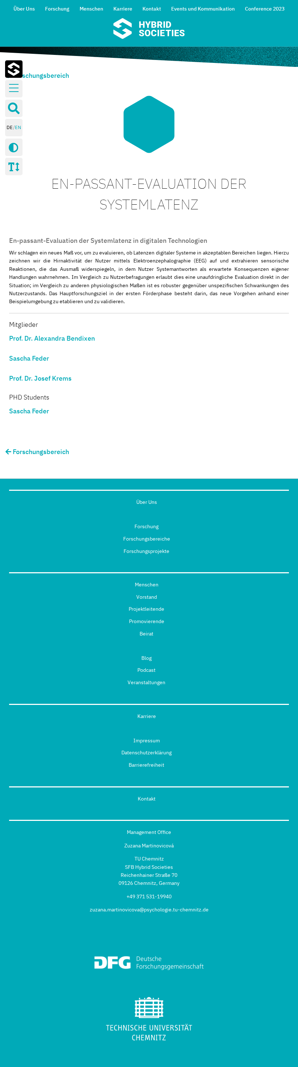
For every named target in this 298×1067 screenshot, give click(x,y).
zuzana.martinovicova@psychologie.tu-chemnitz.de (149, 909)
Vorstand (146, 597)
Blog (146, 658)
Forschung (57, 8)
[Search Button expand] (14, 108)
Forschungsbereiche (146, 538)
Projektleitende (146, 609)
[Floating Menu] (14, 88)
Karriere (122, 8)
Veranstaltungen (146, 682)
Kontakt (151, 8)
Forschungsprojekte (146, 551)
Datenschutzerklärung (146, 752)
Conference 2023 (265, 8)
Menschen (91, 8)
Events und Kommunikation (203, 8)
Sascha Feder (29, 358)
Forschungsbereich (40, 75)
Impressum (146, 740)
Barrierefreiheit (146, 765)
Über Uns (24, 8)
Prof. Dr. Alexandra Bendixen (52, 338)
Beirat (146, 633)
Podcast (146, 670)
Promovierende (146, 621)
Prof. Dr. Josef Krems (40, 378)
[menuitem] (24, 8)
